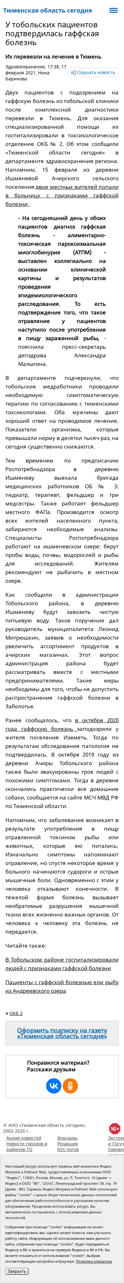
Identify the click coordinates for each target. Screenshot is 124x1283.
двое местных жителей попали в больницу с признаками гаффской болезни (61, 195)
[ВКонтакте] (53, 1086)
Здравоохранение (25, 67)
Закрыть (17, 1271)
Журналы (67, 1138)
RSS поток (68, 1149)
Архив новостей (23, 1138)
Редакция (67, 1144)
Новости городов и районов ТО (26, 1146)
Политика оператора (94, 1261)
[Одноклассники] (70, 1086)
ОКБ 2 (16, 1013)
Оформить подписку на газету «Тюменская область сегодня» (62, 1033)
